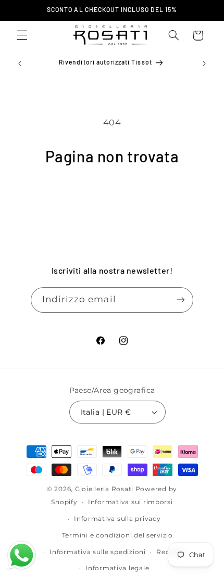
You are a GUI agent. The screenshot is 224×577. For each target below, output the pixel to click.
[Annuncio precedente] (19, 63)
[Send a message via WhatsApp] (21, 555)
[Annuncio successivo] (204, 63)
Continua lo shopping (112, 195)
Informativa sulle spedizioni (97, 552)
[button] (22, 35)
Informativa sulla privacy (117, 518)
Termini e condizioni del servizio (117, 535)
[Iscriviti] (181, 300)
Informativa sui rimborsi (130, 502)
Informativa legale (117, 568)
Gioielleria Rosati (104, 489)
